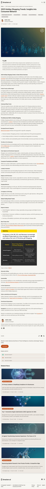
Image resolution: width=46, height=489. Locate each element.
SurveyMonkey (40, 163)
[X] (44, 479)
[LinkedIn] (4, 328)
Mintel (10, 268)
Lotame (10, 121)
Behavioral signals (5, 130)
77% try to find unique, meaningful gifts (26, 275)
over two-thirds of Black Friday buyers (15, 225)
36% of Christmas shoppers (12, 282)
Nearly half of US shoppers (16, 298)
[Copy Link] (39, 336)
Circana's (3, 78)
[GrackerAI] (6, 2)
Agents (43, 485)
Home (2, 6)
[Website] (1, 328)
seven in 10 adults (10, 289)
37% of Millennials (5, 146)
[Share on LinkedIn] (41, 336)
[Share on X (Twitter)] (44, 336)
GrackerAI (39, 313)
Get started (4, 346)
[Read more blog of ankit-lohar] (7, 20)
